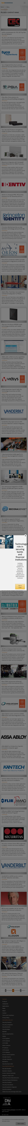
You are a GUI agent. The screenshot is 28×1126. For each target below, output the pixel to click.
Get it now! (20, 586)
